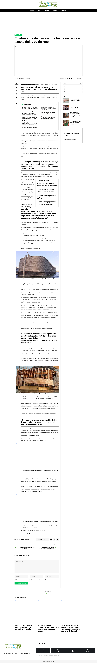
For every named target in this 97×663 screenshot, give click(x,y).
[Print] (73, 78)
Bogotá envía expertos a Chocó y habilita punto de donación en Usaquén (24, 627)
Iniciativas (55, 10)
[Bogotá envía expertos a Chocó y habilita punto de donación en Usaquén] (25, 612)
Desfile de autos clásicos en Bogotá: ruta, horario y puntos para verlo (47, 185)
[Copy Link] (71, 78)
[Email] (69, 78)
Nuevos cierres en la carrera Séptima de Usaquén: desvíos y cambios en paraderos (46, 191)
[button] (60, 4)
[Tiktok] (72, 650)
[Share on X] (67, 78)
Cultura (39, 10)
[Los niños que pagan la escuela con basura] (66, 123)
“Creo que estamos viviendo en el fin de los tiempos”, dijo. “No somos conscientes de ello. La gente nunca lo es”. (48, 117)
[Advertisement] (48, 23)
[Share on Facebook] (65, 78)
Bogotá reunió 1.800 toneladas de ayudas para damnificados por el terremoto (47, 197)
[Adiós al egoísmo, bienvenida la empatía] (66, 100)
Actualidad (32, 10)
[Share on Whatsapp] (16, 94)
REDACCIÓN (21, 78)
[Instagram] (72, 89)
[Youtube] (72, 92)
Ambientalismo (64, 10)
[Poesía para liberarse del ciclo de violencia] (66, 107)
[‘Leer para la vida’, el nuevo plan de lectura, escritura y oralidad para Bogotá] (66, 115)
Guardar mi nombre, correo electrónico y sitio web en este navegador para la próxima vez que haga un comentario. (34, 579)
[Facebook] (72, 83)
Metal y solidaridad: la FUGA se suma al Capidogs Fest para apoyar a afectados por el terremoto (47, 202)
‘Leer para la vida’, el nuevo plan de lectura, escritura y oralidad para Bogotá (75, 114)
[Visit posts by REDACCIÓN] (15, 78)
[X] (72, 86)
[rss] (87, 650)
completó (42, 141)
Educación (47, 10)
